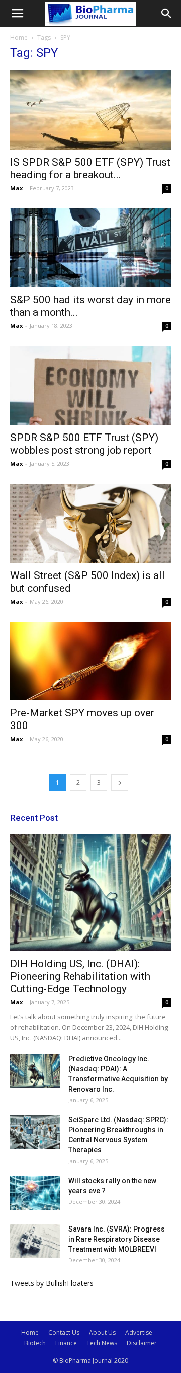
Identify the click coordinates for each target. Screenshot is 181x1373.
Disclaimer (142, 1343)
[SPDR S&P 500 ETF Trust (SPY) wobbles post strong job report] (90, 385)
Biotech (35, 1343)
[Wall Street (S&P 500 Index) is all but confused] (90, 523)
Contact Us (63, 1332)
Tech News (101, 1343)
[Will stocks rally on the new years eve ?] (35, 1193)
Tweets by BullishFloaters (52, 1283)
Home (19, 37)
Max (16, 188)
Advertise (138, 1332)
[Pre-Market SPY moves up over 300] (90, 661)
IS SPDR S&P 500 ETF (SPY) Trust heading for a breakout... (90, 168)
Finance (66, 1343)
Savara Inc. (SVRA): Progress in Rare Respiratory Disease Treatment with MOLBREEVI (116, 1239)
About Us (102, 1332)
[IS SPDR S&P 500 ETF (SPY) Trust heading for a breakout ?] (90, 110)
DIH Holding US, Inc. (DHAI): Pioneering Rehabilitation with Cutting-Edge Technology (80, 976)
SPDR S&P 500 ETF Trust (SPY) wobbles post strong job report (84, 443)
